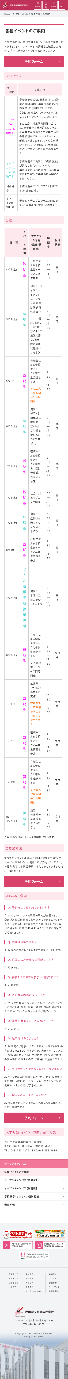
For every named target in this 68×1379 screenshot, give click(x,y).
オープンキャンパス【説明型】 (20, 1188)
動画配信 (9, 1204)
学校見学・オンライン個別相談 (21, 1196)
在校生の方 (13, 1278)
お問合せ (53, 1282)
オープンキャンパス (21, 14)
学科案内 (30, 1278)
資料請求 (53, 1274)
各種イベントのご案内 (17, 1172)
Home (7, 14)
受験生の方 (13, 1274)
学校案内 (30, 1274)
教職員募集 (54, 1291)
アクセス (52, 1278)
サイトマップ (54, 1287)
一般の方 (13, 1287)
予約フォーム (34, 61)
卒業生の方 (13, 1282)
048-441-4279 (36, 1324)
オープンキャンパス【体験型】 (20, 1180)
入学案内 (30, 1282)
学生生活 (30, 1287)
